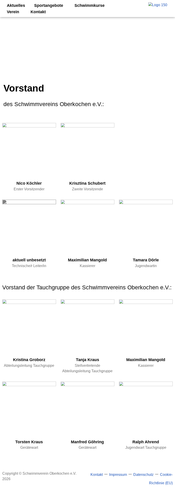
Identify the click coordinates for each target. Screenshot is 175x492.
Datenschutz (143, 475)
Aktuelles (16, 5)
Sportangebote (48, 5)
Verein (13, 12)
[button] (50, 5)
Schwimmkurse (90, 5)
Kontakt (38, 12)
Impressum (118, 475)
